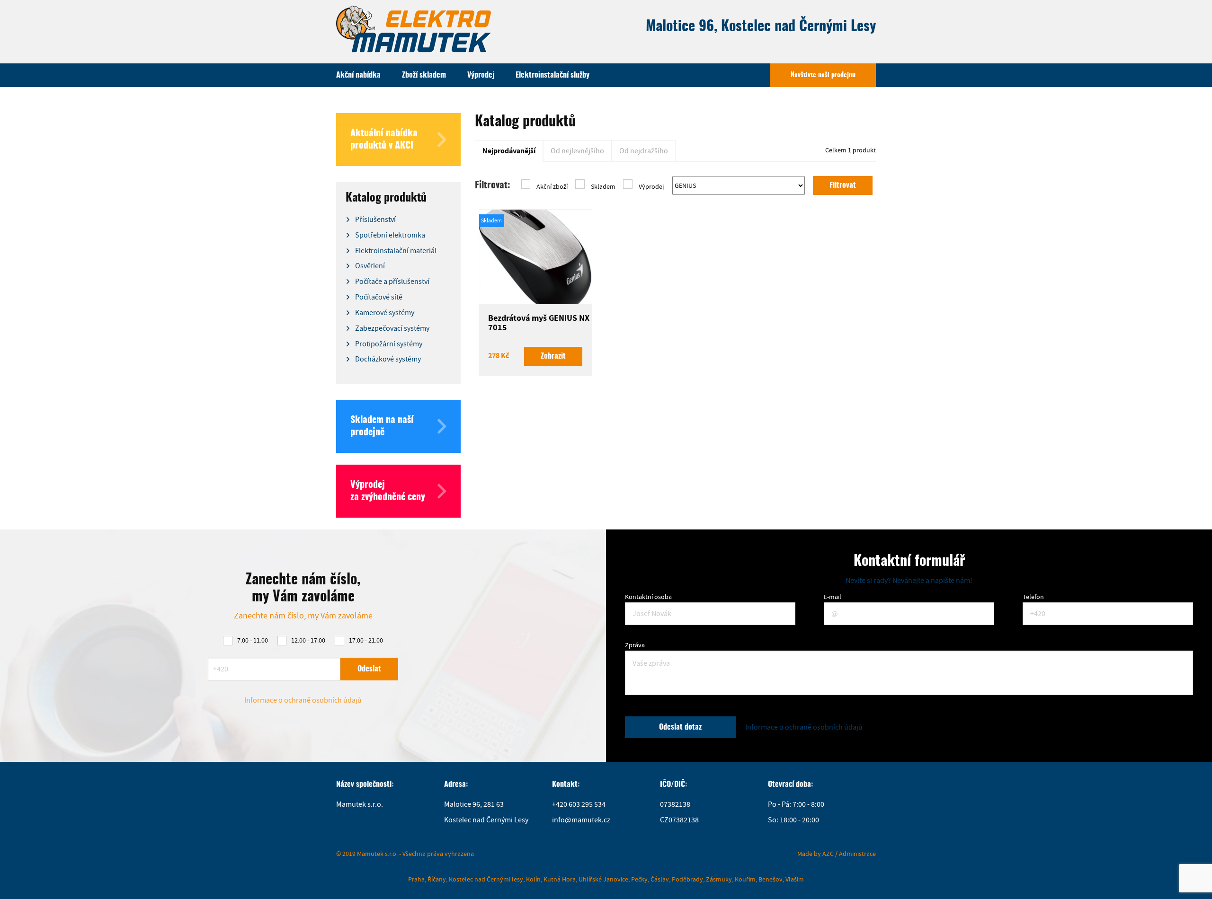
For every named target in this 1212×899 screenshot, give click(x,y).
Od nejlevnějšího (577, 151)
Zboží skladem (424, 75)
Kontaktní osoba (648, 596)
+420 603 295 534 (579, 804)
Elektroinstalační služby (552, 75)
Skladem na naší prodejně (382, 426)
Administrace (857, 853)
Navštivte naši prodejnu (823, 75)
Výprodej (480, 75)
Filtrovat (842, 185)
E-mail (832, 596)
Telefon (1033, 596)
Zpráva (635, 645)
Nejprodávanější (508, 151)
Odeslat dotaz (680, 727)
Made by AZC (815, 853)
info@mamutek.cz (581, 820)
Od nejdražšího (643, 151)
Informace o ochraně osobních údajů (303, 700)
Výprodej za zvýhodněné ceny (387, 491)
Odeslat (369, 669)
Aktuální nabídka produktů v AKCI (384, 139)
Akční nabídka (358, 75)
